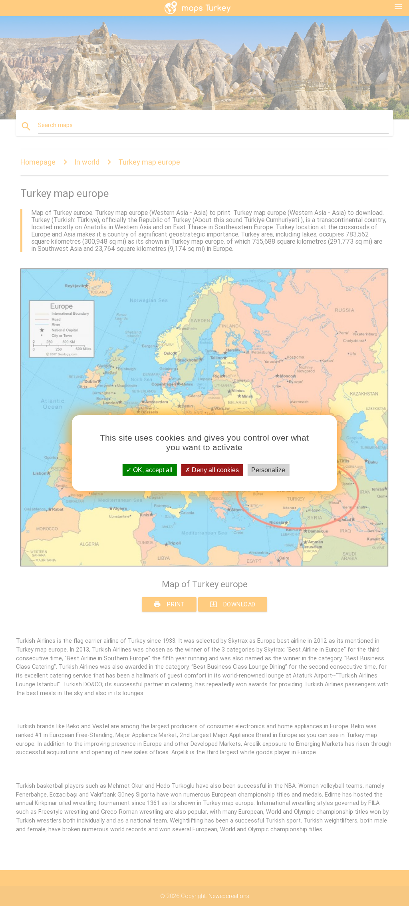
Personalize (268, 470)
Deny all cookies (214, 470)
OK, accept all (152, 470)
